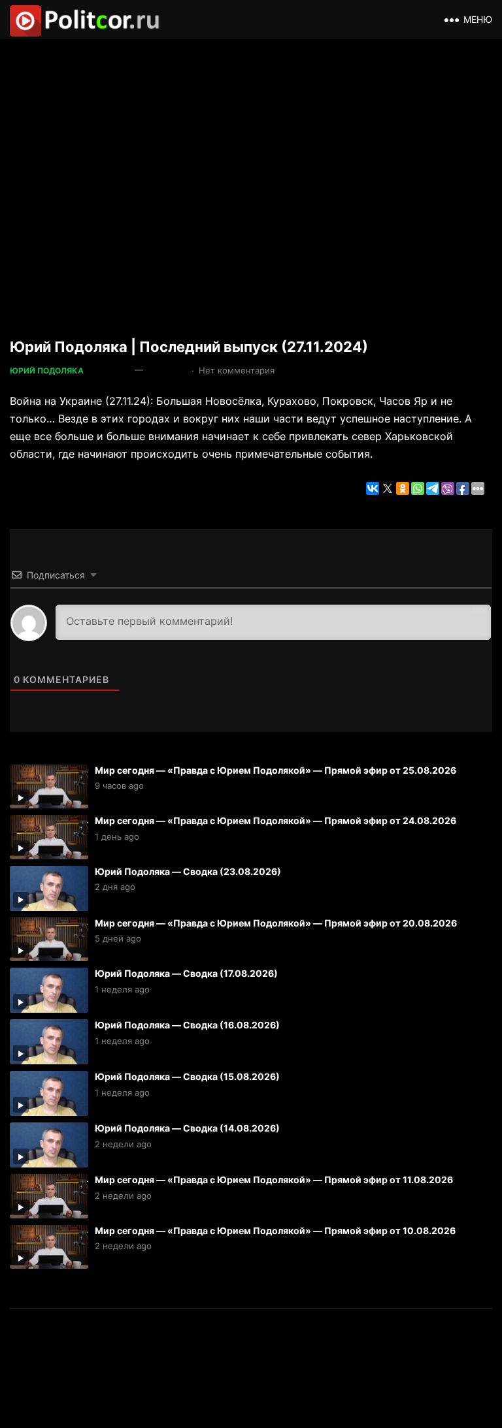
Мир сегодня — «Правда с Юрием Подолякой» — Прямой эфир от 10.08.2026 (275, 1230)
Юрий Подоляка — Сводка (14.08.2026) (187, 1128)
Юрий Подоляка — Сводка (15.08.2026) (187, 1076)
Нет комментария (237, 370)
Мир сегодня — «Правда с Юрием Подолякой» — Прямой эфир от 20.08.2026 (276, 922)
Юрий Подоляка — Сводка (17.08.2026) (186, 973)
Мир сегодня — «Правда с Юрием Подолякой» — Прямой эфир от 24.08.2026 (275, 820)
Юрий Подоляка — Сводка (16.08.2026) (187, 1024)
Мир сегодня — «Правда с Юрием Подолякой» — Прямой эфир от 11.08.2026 (274, 1179)
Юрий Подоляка (47, 370)
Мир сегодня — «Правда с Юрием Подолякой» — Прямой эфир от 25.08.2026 (275, 770)
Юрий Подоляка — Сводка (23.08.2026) (188, 871)
